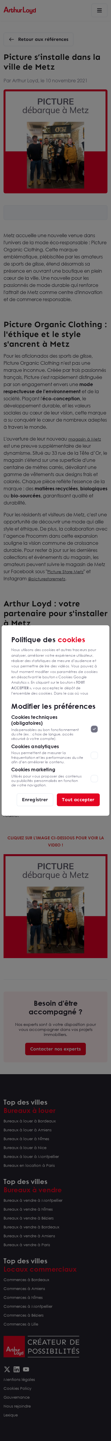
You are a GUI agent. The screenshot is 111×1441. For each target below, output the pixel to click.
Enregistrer (35, 799)
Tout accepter (78, 799)
